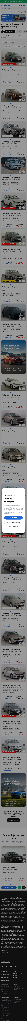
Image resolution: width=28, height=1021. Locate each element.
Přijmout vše (13, 517)
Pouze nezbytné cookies (13, 522)
